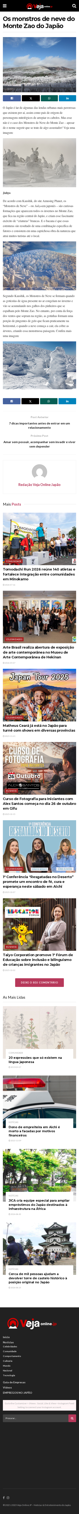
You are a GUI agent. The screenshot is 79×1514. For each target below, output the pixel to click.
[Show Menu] (5, 6)
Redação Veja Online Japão (39, 484)
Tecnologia (9, 1375)
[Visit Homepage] (39, 6)
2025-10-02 (10, 970)
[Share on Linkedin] (67, 98)
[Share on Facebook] (12, 98)
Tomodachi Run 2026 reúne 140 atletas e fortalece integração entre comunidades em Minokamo (39, 574)
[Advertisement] (39, 1452)
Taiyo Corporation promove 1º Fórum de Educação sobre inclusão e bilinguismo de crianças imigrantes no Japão (38, 960)
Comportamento (12, 1356)
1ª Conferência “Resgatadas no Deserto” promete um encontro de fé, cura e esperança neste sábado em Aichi (38, 882)
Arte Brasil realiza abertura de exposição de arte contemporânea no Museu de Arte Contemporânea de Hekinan (38, 652)
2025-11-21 (10, 736)
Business (11, 790)
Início (6, 1337)
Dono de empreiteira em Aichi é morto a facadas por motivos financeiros (34, 1131)
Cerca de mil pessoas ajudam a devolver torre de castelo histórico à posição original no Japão (38, 1278)
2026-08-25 (15, 1287)
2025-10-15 (10, 814)
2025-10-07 (10, 892)
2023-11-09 (15, 1140)
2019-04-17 (15, 1067)
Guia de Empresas (14, 1382)
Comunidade (13, 561)
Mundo (7, 1365)
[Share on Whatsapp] (49, 98)
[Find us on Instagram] (8, 1498)
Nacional (7, 1370)
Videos (7, 1387)
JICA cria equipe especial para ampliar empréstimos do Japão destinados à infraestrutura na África (39, 1205)
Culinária (7, 1360)
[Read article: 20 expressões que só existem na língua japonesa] (39, 1032)
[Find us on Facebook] (4, 1498)
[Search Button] (74, 6)
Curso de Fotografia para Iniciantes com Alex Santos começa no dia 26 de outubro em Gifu (39, 804)
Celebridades (14, 639)
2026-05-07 (10, 663)
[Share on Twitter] (31, 98)
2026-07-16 (10, 585)
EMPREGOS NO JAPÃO (17, 1392)
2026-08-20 (15, 1214)
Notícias (13, 1122)
